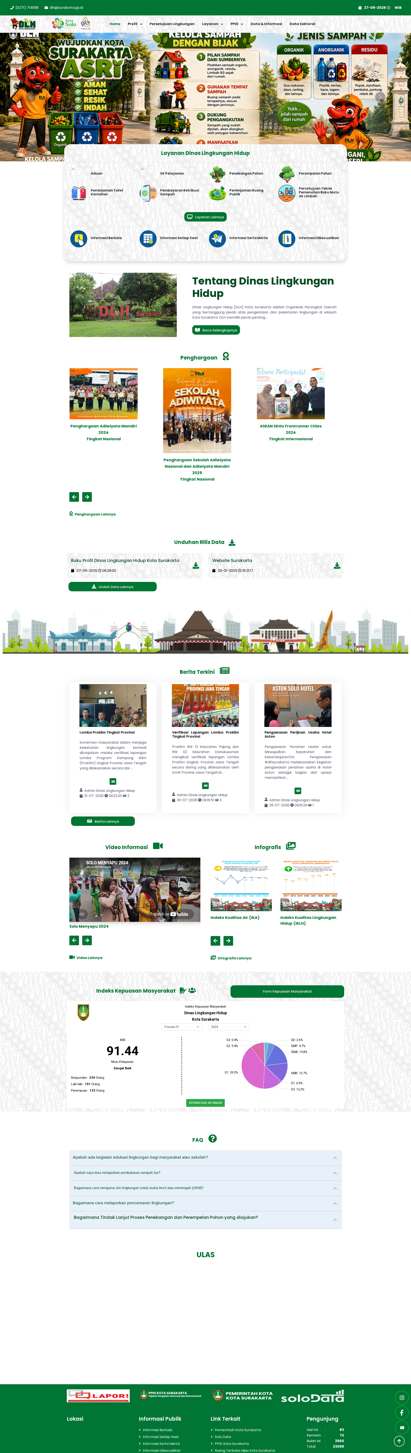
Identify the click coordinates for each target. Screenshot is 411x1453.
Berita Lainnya (106, 821)
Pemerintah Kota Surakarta (238, 1430)
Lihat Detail (208, 785)
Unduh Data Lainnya (115, 586)
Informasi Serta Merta (161, 1443)
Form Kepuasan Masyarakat (287, 991)
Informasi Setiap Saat (161, 1436)
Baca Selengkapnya (219, 330)
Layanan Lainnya (209, 217)
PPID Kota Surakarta (232, 1443)
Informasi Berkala (157, 1430)
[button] (135, 24)
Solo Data (223, 1436)
